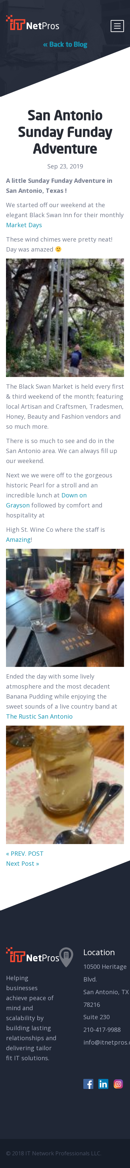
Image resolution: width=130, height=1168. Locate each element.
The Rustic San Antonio (39, 716)
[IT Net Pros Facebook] (88, 1084)
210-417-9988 (102, 1030)
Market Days (24, 225)
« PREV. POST (25, 853)
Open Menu (117, 26)
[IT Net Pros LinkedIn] (103, 1084)
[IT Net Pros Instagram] (118, 1084)
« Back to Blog (65, 44)
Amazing (18, 539)
